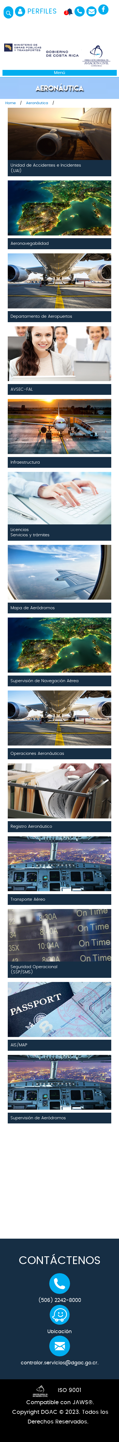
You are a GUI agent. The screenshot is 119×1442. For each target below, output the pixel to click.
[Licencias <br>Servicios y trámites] (60, 489)
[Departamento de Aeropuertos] (60, 270)
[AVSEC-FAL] (60, 343)
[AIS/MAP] (60, 999)
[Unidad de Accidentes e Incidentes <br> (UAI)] (60, 125)
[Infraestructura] (60, 416)
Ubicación (59, 1331)
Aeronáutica (37, 103)
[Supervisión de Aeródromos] (60, 1072)
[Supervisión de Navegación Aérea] (60, 635)
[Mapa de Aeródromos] (60, 562)
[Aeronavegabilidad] (60, 197)
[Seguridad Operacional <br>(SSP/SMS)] (60, 926)
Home (10, 103)
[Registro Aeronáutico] (60, 780)
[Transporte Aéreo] (60, 853)
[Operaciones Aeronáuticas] (60, 707)
